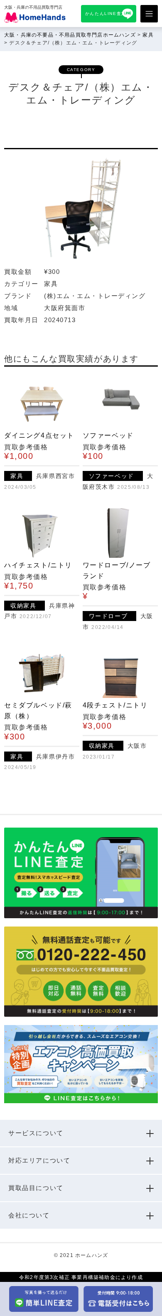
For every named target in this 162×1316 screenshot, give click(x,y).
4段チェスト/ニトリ (115, 705)
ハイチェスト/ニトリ (38, 565)
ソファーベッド (108, 435)
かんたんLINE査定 (105, 13)
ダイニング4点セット (39, 435)
